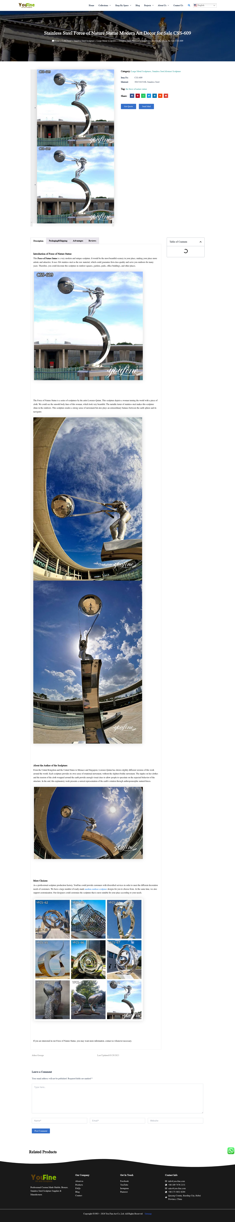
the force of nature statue (136, 89)
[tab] (38, 241)
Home (57, 41)
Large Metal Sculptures (107, 41)
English (200, 5)
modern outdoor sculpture (96, 889)
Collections (66, 41)
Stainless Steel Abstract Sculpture (166, 71)
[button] (109, 5)
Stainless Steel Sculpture (84, 41)
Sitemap (148, 1213)
